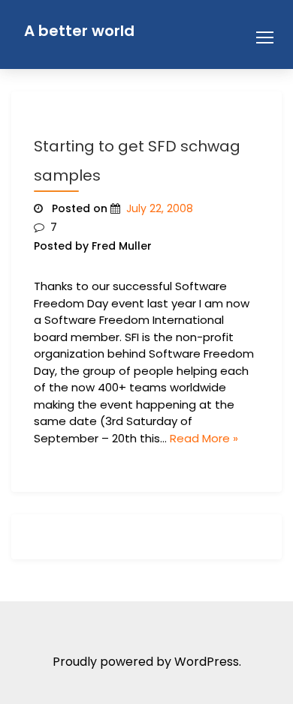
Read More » (204, 438)
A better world (79, 30)
